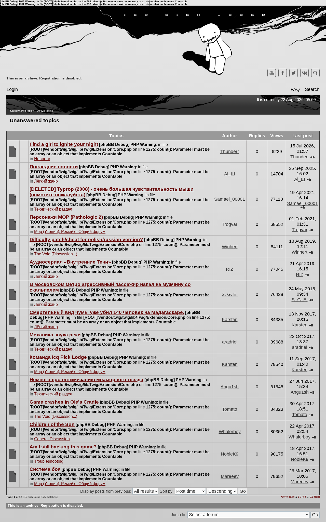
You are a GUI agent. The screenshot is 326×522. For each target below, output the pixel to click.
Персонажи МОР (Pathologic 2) (66, 217)
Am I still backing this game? (63, 446)
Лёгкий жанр (46, 181)
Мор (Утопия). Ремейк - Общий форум (69, 231)
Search (312, 89)
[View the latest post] (312, 156)
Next (317, 496)
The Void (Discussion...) (55, 254)
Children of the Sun (52, 424)
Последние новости (54, 166)
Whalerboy (230, 431)
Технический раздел (53, 209)
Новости (42, 159)
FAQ (295, 89)
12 (311, 496)
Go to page (288, 496)
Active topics (45, 110)
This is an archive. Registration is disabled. (44, 78)
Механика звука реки (55, 334)
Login (12, 89)
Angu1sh (230, 386)
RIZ (229, 269)
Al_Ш (229, 173)
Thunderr (229, 151)
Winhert (230, 246)
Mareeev (230, 476)
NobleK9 (229, 454)
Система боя (45, 469)
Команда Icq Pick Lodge (58, 357)
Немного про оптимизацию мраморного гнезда (86, 379)
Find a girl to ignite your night (64, 144)
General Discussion (52, 439)
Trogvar (229, 224)
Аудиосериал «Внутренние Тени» (70, 262)
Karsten (230, 319)
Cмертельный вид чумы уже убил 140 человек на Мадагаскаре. (107, 312)
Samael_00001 (229, 199)
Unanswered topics (22, 110)
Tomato (229, 409)
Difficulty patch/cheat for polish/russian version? (86, 239)
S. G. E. (230, 294)
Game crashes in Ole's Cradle (64, 402)
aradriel (229, 342)
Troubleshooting (48, 461)
